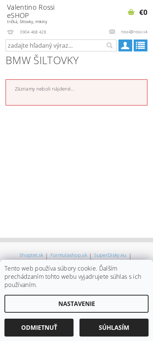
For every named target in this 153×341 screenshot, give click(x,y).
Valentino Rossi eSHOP (31, 13)
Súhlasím (114, 327)
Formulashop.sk (69, 255)
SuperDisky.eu (110, 255)
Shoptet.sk (31, 255)
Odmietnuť (39, 327)
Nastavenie (76, 304)
